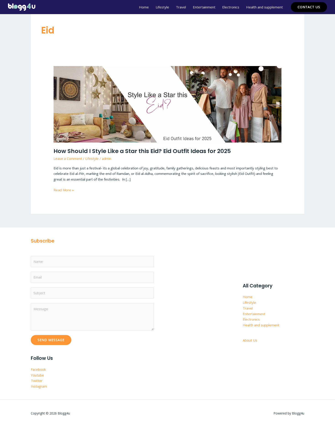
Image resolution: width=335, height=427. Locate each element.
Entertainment (204, 7)
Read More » (64, 189)
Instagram (39, 386)
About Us (250, 340)
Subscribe (42, 241)
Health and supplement (264, 7)
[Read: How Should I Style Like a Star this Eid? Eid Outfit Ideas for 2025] (167, 104)
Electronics (230, 7)
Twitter (37, 380)
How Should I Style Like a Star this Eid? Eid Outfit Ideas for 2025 (142, 151)
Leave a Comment (68, 158)
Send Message (51, 340)
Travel (181, 7)
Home (144, 7)
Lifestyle (162, 7)
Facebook (38, 369)
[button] (309, 7)
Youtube (37, 375)
